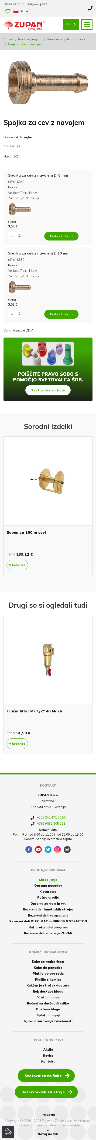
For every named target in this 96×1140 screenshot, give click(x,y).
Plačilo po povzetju (48, 973)
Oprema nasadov (48, 885)
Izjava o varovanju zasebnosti (48, 1021)
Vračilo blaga (48, 997)
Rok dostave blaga (48, 991)
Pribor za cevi (76, 39)
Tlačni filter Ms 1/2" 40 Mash (34, 711)
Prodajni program (30, 39)
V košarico (17, 565)
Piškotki (48, 1115)
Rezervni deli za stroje (43, 1092)
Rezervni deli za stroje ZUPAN (48, 933)
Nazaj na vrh (48, 1134)
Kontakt (48, 1061)
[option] (48, 505)
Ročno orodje (48, 897)
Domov (8, 39)
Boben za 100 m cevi (26, 532)
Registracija (14, 4)
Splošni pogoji (48, 1015)
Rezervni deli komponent (48, 915)
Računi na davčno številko (48, 1003)
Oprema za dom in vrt (48, 903)
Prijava (33, 4)
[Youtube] (38, 849)
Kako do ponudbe (48, 967)
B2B (44, 4)
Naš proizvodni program (48, 927)
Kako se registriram (48, 961)
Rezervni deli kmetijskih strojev (48, 909)
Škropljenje (54, 39)
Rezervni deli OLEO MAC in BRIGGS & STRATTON (48, 921)
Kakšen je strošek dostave (48, 985)
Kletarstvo (48, 891)
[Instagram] (57, 849)
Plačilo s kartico (48, 979)
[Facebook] (28, 849)
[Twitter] (48, 849)
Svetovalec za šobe (48, 390)
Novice (48, 1055)
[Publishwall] (67, 849)
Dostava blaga (48, 1009)
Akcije (48, 1049)
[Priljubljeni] (7, 12)
